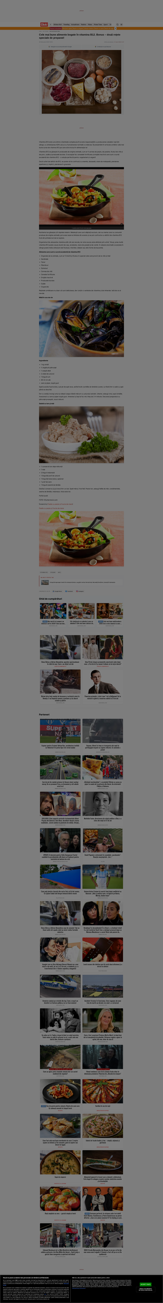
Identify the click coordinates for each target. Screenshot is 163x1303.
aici (45, 1294)
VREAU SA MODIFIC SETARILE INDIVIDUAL (146, 1289)
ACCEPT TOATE (146, 1284)
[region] (81, 1289)
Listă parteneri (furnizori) (78, 1288)
